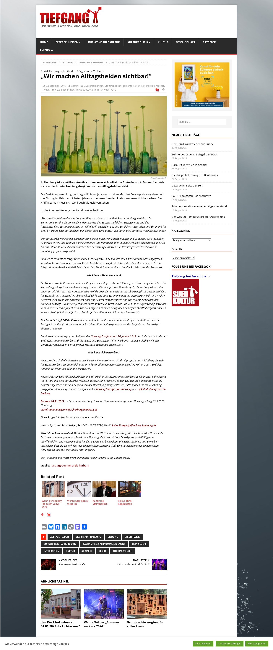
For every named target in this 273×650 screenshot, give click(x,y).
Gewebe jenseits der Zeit (187, 185)
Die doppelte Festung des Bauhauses (195, 175)
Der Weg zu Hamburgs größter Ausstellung (198, 216)
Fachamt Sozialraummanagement (104, 544)
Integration (51, 551)
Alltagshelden (59, 536)
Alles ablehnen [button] (203, 643)
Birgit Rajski (132, 536)
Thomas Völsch (122, 551)
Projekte (55, 89)
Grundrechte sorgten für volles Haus (145, 624)
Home (44, 42)
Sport (102, 551)
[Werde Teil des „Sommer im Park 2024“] (104, 604)
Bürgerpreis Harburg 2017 (60, 544)
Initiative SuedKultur (104, 42)
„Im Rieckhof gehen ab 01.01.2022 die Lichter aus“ (60, 624)
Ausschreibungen (93, 85)
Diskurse (109, 85)
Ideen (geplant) (123, 85)
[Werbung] (202, 84)
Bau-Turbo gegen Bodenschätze (191, 196)
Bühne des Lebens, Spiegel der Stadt (194, 154)
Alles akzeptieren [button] (257, 643)
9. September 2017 (56, 85)
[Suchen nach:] (202, 122)
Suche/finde (67, 89)
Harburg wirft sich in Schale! (189, 165)
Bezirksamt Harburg (88, 536)
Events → (46, 50)
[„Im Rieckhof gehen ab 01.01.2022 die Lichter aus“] (61, 604)
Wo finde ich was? (99, 89)
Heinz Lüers (139, 544)
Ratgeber (209, 42)
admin (74, 85)
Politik (46, 89)
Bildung (113, 536)
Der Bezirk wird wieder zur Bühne (193, 144)
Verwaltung (82, 89)
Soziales (87, 551)
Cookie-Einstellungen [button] (229, 643)
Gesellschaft (185, 42)
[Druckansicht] (163, 90)
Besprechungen (67, 42)
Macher (160, 85)
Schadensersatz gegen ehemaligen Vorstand (199, 206)
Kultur (163, 42)
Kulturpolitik (137, 42)
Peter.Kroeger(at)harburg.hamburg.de (134, 425)
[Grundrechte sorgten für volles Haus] (147, 604)
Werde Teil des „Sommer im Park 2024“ (101, 624)
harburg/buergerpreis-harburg (114, 389)
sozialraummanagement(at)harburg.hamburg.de (69, 409)
